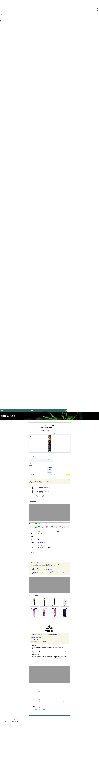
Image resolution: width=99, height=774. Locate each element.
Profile (33, 637)
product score (35, 571)
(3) (31, 455)
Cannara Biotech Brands (36, 691)
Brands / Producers (5, 4)
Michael (37, 705)
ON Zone (49, 430)
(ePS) (50, 479)
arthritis (51, 569)
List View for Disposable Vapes (15, 725)
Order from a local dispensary (62, 474)
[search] (29, 420)
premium (31, 564)
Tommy (38, 697)
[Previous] (4, 719)
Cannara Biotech (44, 544)
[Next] (26, 719)
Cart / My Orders (5, 10)
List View (47, 425)
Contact (40, 637)
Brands (15, 410)
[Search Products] (32, 410)
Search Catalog (4, 8)
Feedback (2, 21)
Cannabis (8, 410)
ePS (55, 634)
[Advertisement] (49, 512)
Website (36, 637)
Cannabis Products (5, 2)
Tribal (69, 455)
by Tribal (57, 433)
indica (36, 564)
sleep (48, 569)
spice (49, 568)
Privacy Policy (2, 19)
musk (46, 568)
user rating (51, 571)
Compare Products (50, 619)
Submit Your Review (32, 715)
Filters (53, 425)
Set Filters (17, 722)
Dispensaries (4, 6)
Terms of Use (2, 20)
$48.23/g (50, 469)
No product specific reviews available (36, 482)
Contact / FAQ (2, 18)
